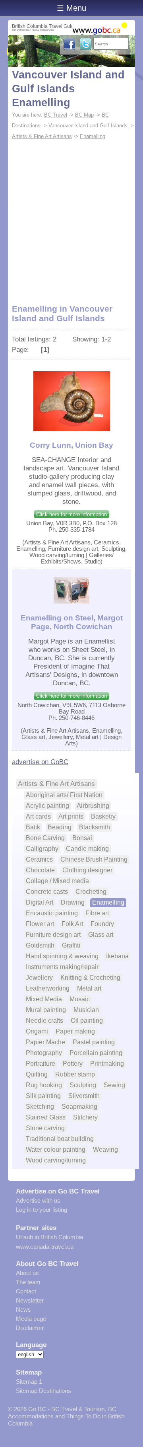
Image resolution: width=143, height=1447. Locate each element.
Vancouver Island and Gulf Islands (88, 126)
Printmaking (107, 1063)
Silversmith (84, 1095)
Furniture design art (53, 934)
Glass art (100, 934)
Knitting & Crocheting (90, 977)
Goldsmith (40, 945)
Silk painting (43, 1095)
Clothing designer (87, 870)
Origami (37, 1031)
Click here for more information (71, 514)
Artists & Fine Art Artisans (42, 136)
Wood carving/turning (56, 1160)
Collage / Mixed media (57, 881)
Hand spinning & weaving (62, 956)
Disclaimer (30, 1327)
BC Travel (55, 115)
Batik (33, 827)
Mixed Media (44, 999)
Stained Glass (46, 1117)
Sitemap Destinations (43, 1390)
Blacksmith (94, 827)
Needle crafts (44, 1020)
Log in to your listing (41, 1209)
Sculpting (83, 1085)
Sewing (114, 1085)
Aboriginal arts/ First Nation (64, 795)
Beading (60, 827)
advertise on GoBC (40, 762)
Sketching (40, 1106)
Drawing (73, 902)
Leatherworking (48, 988)
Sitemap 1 (29, 1381)
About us (27, 1273)
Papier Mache (45, 1042)
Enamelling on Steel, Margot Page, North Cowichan (72, 622)
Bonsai (82, 838)
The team (28, 1282)
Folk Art (72, 923)
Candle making (87, 848)
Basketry (103, 816)
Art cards (38, 816)
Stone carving (45, 1128)
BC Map (84, 115)
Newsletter (30, 1300)
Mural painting (46, 1009)
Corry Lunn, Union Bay (71, 445)
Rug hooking (44, 1085)
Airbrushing (93, 805)
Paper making (75, 1031)
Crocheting (90, 891)
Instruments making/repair (62, 966)
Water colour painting (55, 1149)
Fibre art (97, 913)
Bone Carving (45, 838)
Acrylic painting (47, 805)
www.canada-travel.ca (44, 1246)
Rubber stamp (75, 1074)
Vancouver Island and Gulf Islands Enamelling (68, 89)
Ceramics (39, 859)
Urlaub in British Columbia (49, 1237)
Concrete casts (47, 891)
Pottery (73, 1063)
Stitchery (85, 1117)
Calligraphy (42, 848)
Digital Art (39, 902)
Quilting (37, 1074)
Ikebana (117, 956)
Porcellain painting (96, 1052)
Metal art (89, 988)
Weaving (105, 1149)
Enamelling (92, 136)
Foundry (102, 923)
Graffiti (71, 945)
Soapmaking (79, 1106)
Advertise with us (38, 1200)
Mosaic (80, 999)
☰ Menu (71, 8)
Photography (44, 1052)
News (23, 1309)
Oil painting (87, 1020)
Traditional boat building (60, 1138)
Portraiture (40, 1063)
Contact (26, 1291)
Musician (86, 1009)
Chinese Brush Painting (94, 859)
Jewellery (39, 977)
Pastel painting (94, 1042)
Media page (31, 1318)
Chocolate (40, 870)
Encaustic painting (52, 913)
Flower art (40, 923)
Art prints (70, 816)
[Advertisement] (71, 217)
